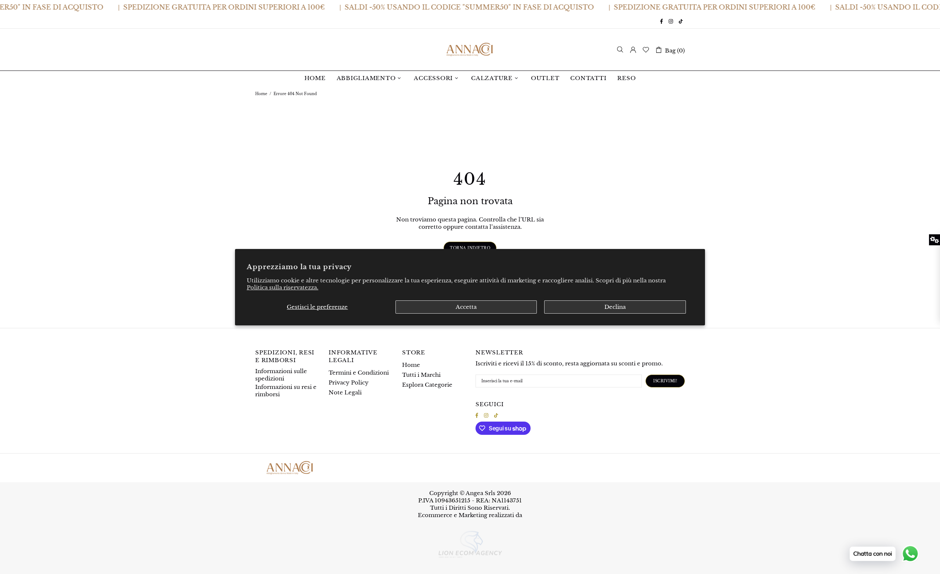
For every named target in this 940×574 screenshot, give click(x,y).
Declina (615, 306)
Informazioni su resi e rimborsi (286, 390)
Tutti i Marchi (421, 374)
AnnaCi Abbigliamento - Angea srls (470, 49)
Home (261, 93)
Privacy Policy (349, 382)
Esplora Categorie (427, 384)
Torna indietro (470, 248)
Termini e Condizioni (359, 372)
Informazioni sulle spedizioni (281, 375)
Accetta (466, 306)
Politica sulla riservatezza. (282, 287)
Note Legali (345, 392)
